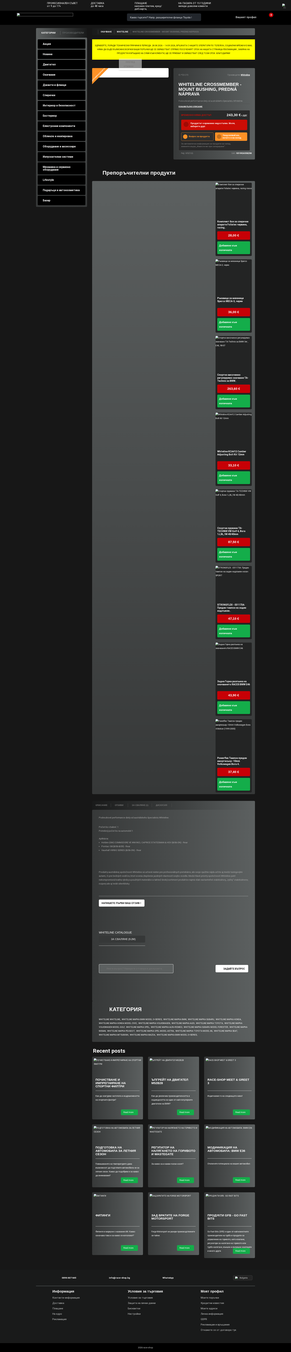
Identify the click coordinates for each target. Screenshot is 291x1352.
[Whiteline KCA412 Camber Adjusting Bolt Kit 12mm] (234, 431)
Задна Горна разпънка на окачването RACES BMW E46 (233, 683)
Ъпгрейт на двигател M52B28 (169, 1081)
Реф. (183, 153)
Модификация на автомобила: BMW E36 (226, 1149)
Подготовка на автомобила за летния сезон (115, 1151)
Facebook (261, 6)
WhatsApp (112, 17)
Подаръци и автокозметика (61, 190)
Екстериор (50, 115)
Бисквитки (134, 1308)
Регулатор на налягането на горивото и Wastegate (173, 1151)
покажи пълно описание (190, 107)
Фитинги (102, 1215)
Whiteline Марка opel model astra (155, 1031)
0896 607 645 (93, 17)
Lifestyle (48, 180)
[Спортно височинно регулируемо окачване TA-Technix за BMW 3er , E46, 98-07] (234, 354)
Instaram (268, 6)
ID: (180, 75)
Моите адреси (209, 1308)
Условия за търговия (140, 1297)
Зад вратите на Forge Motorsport (170, 1217)
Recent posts (109, 1051)
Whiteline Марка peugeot (121, 1031)
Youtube (274, 6)
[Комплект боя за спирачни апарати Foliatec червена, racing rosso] (234, 201)
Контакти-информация (66, 1297)
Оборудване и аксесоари (59, 146)
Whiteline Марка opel (137, 1027)
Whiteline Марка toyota (209, 1023)
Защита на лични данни (142, 1303)
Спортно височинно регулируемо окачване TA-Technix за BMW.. (232, 377)
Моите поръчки (210, 1297)
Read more (128, 1112)
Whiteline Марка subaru (201, 1019)
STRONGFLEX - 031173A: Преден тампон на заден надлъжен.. (231, 607)
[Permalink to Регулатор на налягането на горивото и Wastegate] (173, 1130)
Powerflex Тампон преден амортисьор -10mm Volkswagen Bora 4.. (232, 761)
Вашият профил (246, 17)
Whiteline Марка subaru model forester (206, 1027)
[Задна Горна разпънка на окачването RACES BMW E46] (234, 661)
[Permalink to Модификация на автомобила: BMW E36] (229, 1128)
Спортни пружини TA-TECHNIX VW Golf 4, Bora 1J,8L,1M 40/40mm (231, 531)
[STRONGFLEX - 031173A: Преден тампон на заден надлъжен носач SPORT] (234, 584)
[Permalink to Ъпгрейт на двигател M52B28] (173, 1060)
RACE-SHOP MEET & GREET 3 (228, 1081)
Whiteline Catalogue (115, 932)
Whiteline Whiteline (109, 1019)
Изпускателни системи (58, 156)
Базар (46, 200)
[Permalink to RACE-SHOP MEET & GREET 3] (229, 1060)
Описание (101, 805)
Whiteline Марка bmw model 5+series (177, 1035)
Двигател (49, 64)
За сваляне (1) (140, 805)
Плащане (57, 1308)
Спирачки (49, 95)
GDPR (204, 1319)
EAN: (234, 153)
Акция (47, 44)
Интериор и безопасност (59, 105)
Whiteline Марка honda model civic (118, 1023)
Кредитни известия (212, 1303)
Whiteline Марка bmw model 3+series (142, 1019)
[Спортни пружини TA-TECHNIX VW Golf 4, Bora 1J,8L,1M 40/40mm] (234, 507)
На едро (57, 1313)
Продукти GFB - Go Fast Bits (227, 1217)
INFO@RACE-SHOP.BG (102, 17)
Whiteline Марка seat (225, 1031)
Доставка (58, 1303)
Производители (73, 32)
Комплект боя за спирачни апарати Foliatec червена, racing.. (232, 224)
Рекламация (59, 1319)
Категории (48, 32)
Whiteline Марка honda (228, 1019)
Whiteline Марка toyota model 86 (194, 1031)
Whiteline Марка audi (183, 1023)
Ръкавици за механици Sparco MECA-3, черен (230, 300)
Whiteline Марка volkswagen (154, 1023)
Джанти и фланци (54, 85)
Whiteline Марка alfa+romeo (166, 1027)
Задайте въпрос (234, 968)
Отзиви (119, 805)
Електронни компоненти (59, 126)
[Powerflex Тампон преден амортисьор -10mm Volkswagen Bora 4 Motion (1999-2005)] (234, 737)
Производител (233, 75)
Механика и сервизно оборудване (57, 168)
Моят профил (212, 1291)
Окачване (49, 74)
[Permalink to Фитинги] (117, 1196)
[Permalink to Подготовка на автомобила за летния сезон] (117, 1130)
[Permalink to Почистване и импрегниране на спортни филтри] (117, 1062)
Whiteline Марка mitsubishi (113, 1035)
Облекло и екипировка (57, 136)
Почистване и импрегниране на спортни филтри (110, 1083)
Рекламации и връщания (215, 1324)
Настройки (134, 1313)
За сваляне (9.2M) (123, 939)
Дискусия (162, 805)
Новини (47, 54)
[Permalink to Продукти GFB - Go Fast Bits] (229, 1196)
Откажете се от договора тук (218, 1329)
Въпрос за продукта (199, 136)
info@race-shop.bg (119, 1278)
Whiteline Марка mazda (142, 1035)
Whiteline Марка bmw (174, 1019)
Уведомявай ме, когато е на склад (232, 136)
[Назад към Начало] (95, 32)
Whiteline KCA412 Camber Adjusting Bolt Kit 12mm (231, 453)
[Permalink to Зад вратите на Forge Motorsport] (173, 1196)
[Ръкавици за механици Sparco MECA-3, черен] (234, 277)
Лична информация (212, 1313)
